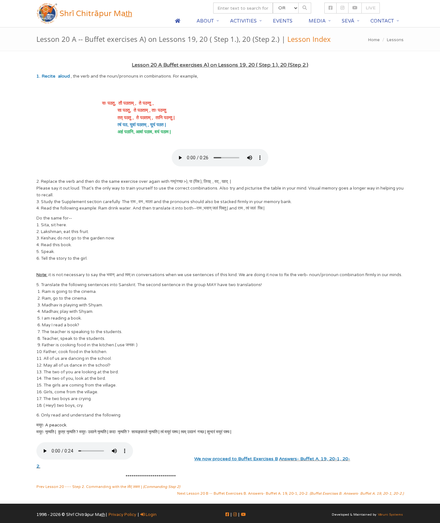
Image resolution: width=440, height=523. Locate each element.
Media (317, 21)
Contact (382, 21)
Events (282, 21)
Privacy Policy (122, 514)
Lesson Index (309, 39)
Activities (243, 21)
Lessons (395, 39)
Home (374, 39)
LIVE (371, 8)
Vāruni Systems (390, 515)
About (205, 21)
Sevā (348, 21)
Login (151, 514)
